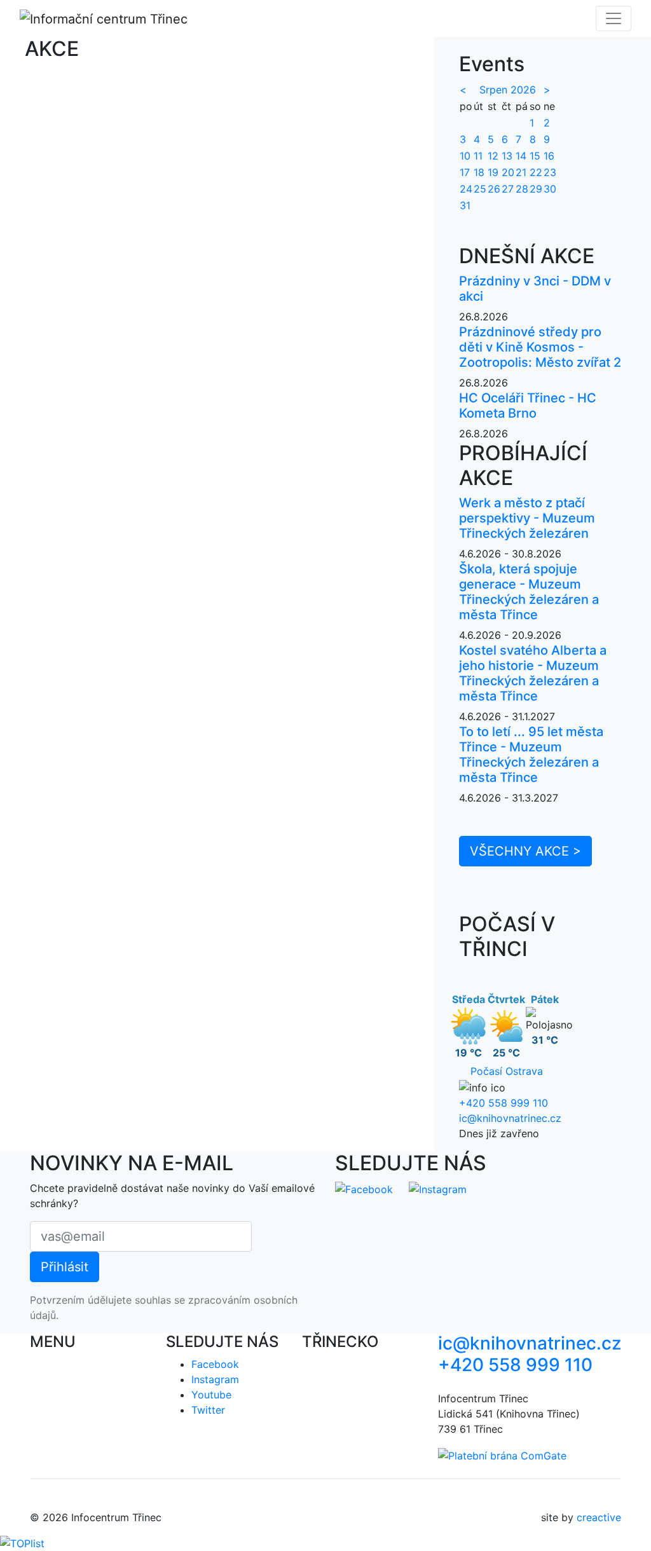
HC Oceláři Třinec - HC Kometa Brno (527, 405)
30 (550, 188)
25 (480, 188)
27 (508, 188)
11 (478, 155)
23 (550, 172)
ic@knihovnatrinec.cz (510, 1118)
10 (465, 155)
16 (549, 155)
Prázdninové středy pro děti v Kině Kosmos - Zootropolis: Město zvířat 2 (540, 347)
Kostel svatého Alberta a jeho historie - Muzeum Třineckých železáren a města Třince (532, 673)
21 (521, 172)
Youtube (211, 1394)
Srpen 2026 (507, 89)
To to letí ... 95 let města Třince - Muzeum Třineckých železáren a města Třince (531, 754)
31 (465, 205)
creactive (599, 1517)
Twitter (208, 1410)
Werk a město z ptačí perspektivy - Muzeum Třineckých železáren (527, 518)
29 (536, 188)
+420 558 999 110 (503, 1103)
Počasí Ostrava (506, 1071)
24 (466, 188)
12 (493, 155)
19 (493, 172)
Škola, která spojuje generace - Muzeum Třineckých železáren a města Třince (529, 591)
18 (479, 172)
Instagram (215, 1379)
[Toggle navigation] (613, 18)
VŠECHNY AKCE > (525, 851)
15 (535, 155)
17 (465, 172)
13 (507, 155)
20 (508, 172)
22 (536, 172)
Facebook (215, 1364)
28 (522, 188)
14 (521, 155)
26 (494, 188)
